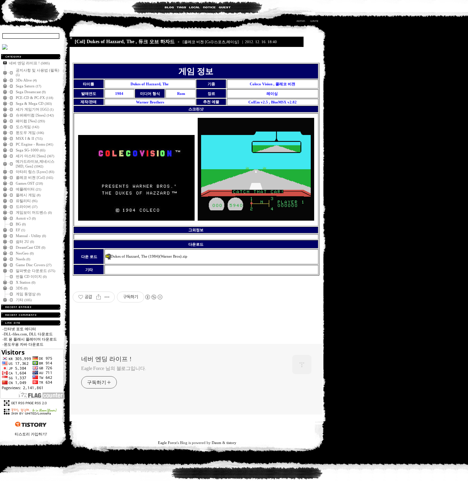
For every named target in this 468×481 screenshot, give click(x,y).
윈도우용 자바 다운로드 (24, 344)
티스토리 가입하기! (31, 434)
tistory (231, 443)
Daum (216, 443)
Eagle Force (167, 443)
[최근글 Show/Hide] (30, 307)
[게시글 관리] (107, 297)
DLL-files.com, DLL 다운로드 (28, 334)
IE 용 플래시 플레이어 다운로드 (30, 339)
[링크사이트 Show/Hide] (30, 322)
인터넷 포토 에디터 (20, 329)
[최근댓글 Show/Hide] (30, 315)
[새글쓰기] (314, 22)
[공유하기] (98, 297)
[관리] (301, 22)
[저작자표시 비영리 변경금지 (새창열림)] (153, 297)
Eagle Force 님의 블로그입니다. (113, 368)
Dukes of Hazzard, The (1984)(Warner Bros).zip (149, 256)
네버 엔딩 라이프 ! (106, 359)
